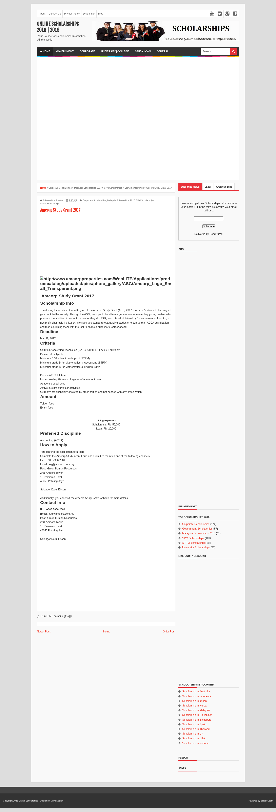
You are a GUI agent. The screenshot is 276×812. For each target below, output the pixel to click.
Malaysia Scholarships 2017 (121, 200)
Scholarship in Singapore (196, 719)
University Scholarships (196, 547)
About (42, 13)
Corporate (87, 51)
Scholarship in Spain (194, 724)
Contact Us (55, 13)
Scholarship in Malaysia (196, 710)
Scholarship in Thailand (196, 728)
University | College (115, 51)
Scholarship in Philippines (197, 714)
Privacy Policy (72, 13)
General (163, 51)
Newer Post (44, 631)
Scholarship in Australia (196, 691)
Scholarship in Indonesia (196, 696)
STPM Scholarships (50, 203)
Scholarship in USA (193, 738)
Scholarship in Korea (194, 705)
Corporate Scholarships (94, 200)
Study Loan (143, 51)
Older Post (169, 631)
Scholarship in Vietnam (195, 743)
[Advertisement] (138, 88)
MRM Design (57, 800)
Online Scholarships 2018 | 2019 (58, 27)
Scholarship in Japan (194, 700)
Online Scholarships (28, 800)
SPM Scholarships (145, 200)
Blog (100, 13)
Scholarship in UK (192, 733)
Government (65, 51)
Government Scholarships (197, 528)
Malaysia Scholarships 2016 (198, 533)
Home (46, 51)
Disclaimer (89, 13)
